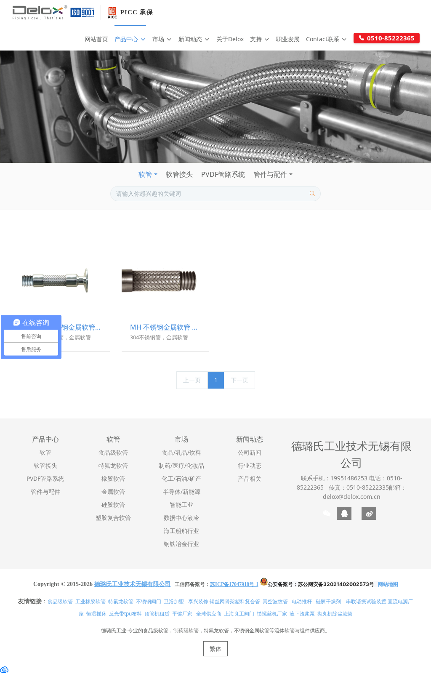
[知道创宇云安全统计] (4, 669)
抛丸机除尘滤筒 (335, 613)
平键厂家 (182, 613)
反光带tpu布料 (125, 613)
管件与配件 (270, 174)
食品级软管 (60, 601)
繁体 (215, 649)
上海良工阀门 (239, 613)
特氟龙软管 (120, 601)
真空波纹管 (275, 601)
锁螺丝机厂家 (272, 613)
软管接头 (179, 174)
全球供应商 (208, 613)
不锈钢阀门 (148, 601)
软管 (145, 174)
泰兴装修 (198, 601)
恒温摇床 (96, 613)
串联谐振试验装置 (366, 601)
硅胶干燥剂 (328, 601)
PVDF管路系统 (223, 174)
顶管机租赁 (157, 613)
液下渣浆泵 (302, 613)
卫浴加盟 (174, 601)
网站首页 (96, 39)
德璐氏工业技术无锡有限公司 (351, 454)
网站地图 (388, 584)
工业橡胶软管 (90, 601)
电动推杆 (302, 601)
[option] (215, 107)
